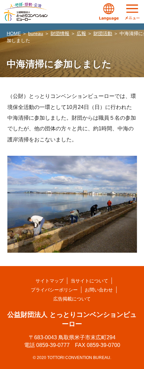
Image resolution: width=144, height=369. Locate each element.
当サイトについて (89, 280)
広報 (81, 33)
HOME (14, 33)
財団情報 (60, 33)
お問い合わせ (99, 289)
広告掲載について (72, 298)
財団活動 (102, 33)
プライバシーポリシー (54, 289)
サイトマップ (49, 280)
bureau (35, 33)
